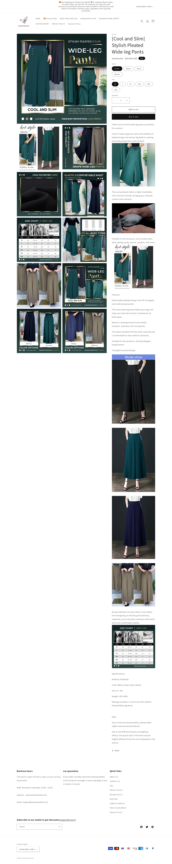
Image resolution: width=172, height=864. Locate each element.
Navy (139, 68)
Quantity (115, 95)
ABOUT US (114, 777)
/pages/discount (67, 819)
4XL (115, 90)
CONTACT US (115, 781)
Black (128, 68)
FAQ (111, 785)
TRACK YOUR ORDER (118, 808)
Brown (117, 74)
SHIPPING (114, 799)
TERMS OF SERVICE (117, 803)
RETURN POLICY (116, 794)
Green (117, 68)
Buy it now (133, 117)
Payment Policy (116, 812)
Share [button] (117, 750)
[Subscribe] (59, 827)
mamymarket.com (28, 858)
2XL (139, 84)
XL (131, 84)
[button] (142, 21)
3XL (148, 84)
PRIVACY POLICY (116, 790)
